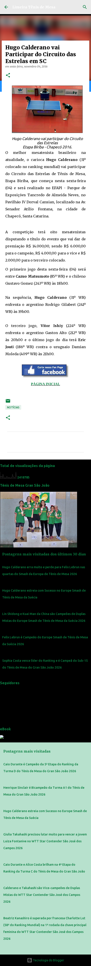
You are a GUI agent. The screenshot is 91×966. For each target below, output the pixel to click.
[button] (8, 75)
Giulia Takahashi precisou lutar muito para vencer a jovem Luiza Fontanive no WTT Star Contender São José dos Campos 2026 (45, 841)
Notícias (13, 407)
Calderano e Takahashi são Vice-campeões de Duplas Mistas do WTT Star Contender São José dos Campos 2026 (41, 894)
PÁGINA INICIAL (45, 384)
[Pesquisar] (84, 7)
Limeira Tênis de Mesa (33, 7)
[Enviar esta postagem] (8, 402)
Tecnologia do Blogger (48, 960)
